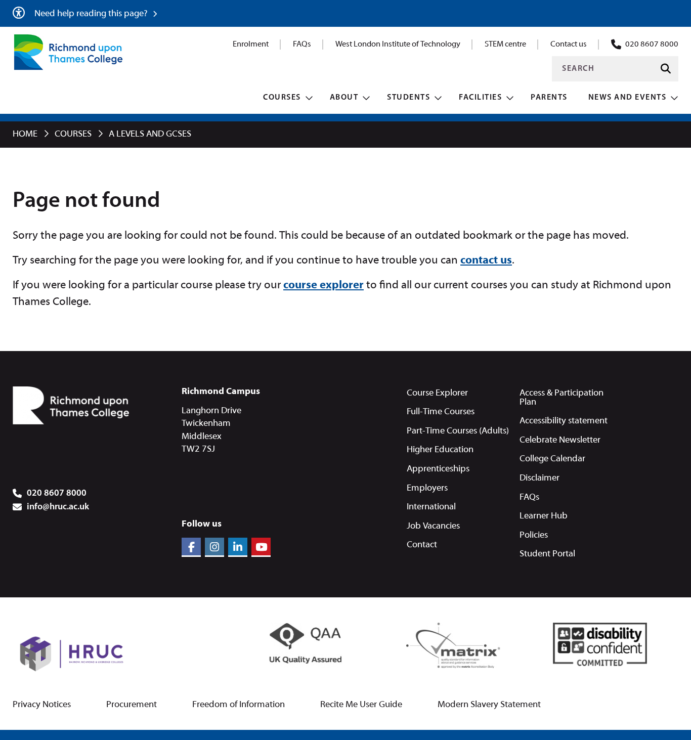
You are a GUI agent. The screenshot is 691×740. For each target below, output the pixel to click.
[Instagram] (214, 547)
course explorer (323, 285)
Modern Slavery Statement (489, 705)
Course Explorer (437, 393)
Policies (534, 535)
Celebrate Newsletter (560, 440)
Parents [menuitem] (549, 98)
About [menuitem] (344, 98)
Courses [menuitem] (282, 98)
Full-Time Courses (440, 412)
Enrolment (251, 44)
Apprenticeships (438, 469)
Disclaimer (539, 478)
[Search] (666, 69)
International (431, 507)
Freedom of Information (238, 705)
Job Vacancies (433, 526)
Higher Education (440, 450)
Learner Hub (544, 516)
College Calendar (552, 459)
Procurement (131, 705)
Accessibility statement (564, 421)
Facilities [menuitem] (480, 98)
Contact (422, 545)
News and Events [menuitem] (627, 98)
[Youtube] (261, 547)
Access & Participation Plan (561, 397)
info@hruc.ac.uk (58, 507)
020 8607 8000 (651, 44)
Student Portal (547, 554)
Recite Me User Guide (361, 705)
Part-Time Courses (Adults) (458, 431)
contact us (486, 261)
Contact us (568, 44)
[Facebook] (191, 547)
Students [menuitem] (408, 98)
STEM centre (505, 44)
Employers (427, 488)
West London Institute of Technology (397, 44)
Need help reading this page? (92, 14)
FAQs (302, 44)
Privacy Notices (42, 705)
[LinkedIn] (237, 547)
